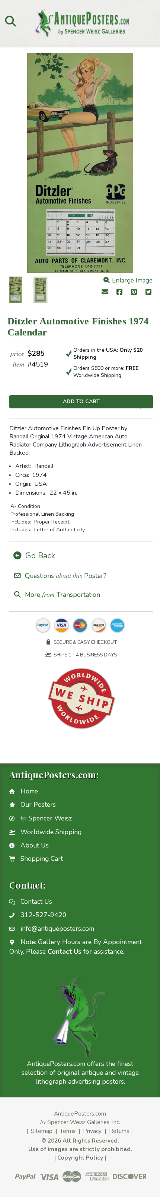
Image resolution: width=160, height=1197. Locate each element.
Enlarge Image (132, 280)
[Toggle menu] (10, 20)
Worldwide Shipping (50, 831)
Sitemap (41, 1131)
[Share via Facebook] (119, 292)
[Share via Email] (105, 292)
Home (29, 791)
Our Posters (38, 804)
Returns (119, 1131)
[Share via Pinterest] (134, 292)
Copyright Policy (80, 1157)
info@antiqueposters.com (57, 928)
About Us (34, 845)
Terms (68, 1131)
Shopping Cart (41, 858)
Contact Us (36, 901)
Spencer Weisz (46, 818)
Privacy (92, 1131)
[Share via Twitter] (148, 292)
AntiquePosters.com (80, 1113)
